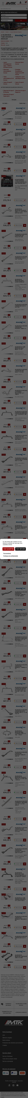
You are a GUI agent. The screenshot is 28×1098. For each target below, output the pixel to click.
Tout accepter (8, 549)
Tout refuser (20, 549)
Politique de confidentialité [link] (10, 556)
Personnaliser (7, 553)
